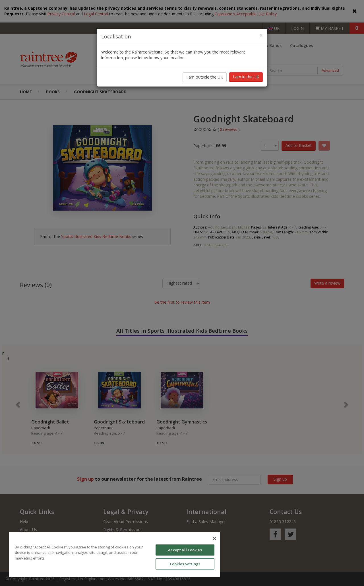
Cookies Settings (185, 563)
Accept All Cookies (185, 549)
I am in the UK (246, 76)
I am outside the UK (204, 77)
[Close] (214, 538)
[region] (114, 554)
